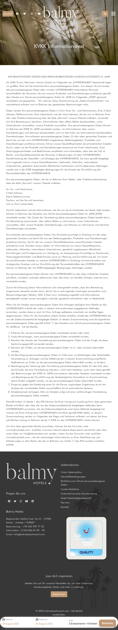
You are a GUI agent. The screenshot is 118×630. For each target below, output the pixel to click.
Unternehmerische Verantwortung (79, 493)
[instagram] (31, 14)
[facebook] (17, 14)
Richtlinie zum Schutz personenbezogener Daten (83, 483)
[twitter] (24, 14)
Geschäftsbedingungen (73, 476)
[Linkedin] (32, 501)
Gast (71, 620)
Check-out (43, 619)
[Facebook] (9, 501)
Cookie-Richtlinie (70, 489)
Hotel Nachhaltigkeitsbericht (76, 498)
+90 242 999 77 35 (33, 526)
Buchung (107, 623)
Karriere (65, 502)
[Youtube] (39, 14)
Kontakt (65, 507)
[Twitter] (15, 501)
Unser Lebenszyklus (71, 472)
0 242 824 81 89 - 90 (33, 530)
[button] (8, 14)
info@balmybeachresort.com (29, 534)
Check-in (9, 619)
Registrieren (59, 594)
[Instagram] (21, 501)
